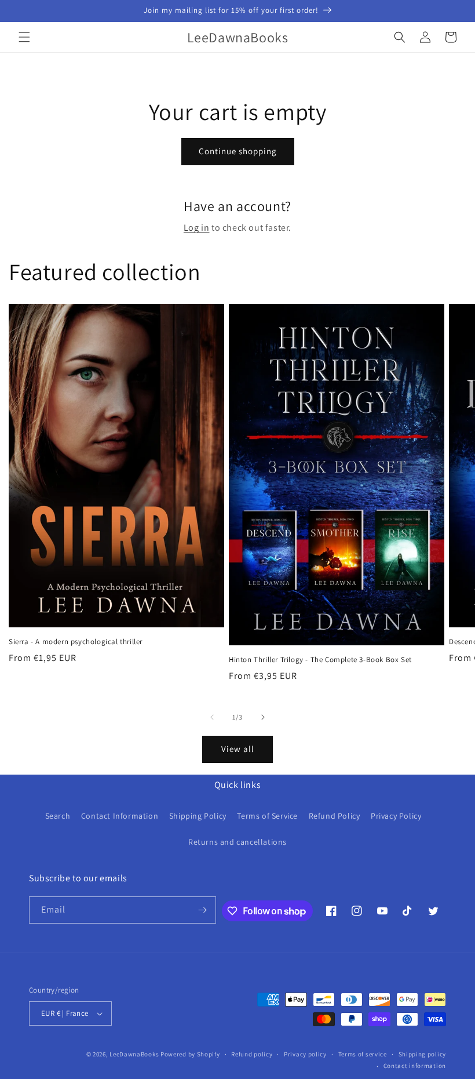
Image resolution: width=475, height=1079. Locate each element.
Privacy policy (305, 1054)
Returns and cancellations (237, 842)
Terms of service (362, 1054)
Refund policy (251, 1054)
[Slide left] (212, 717)
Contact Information (119, 816)
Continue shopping (238, 151)
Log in (197, 227)
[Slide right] (263, 717)
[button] (24, 37)
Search (58, 816)
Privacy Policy (396, 816)
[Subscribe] (202, 910)
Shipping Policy (197, 816)
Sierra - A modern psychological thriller (75, 641)
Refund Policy (334, 816)
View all (237, 748)
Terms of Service (267, 816)
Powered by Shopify (190, 1054)
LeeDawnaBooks (134, 1054)
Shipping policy (423, 1054)
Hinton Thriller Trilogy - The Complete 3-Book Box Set (320, 659)
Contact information (414, 1066)
